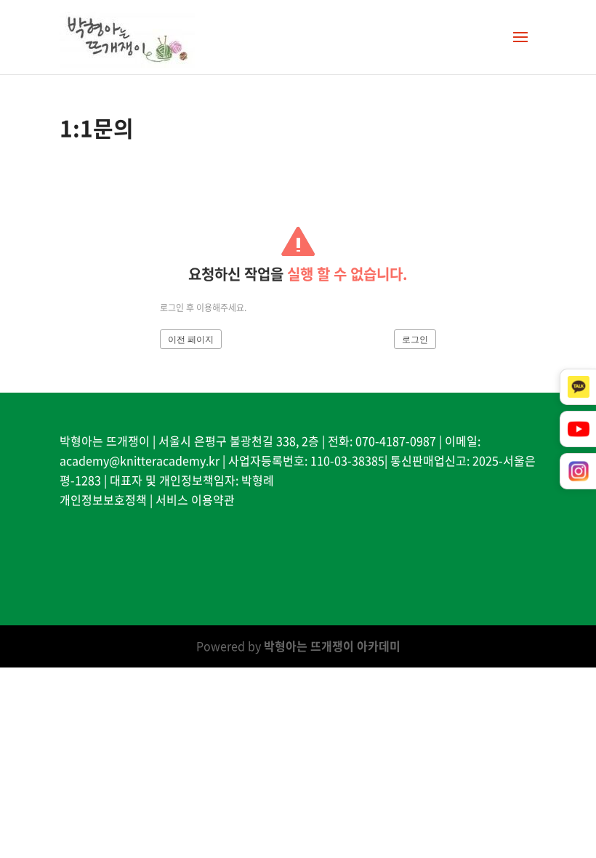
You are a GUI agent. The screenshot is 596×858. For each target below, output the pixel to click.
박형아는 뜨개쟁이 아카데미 (332, 645)
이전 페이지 (191, 339)
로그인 (415, 339)
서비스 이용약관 (195, 499)
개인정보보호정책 (103, 499)
